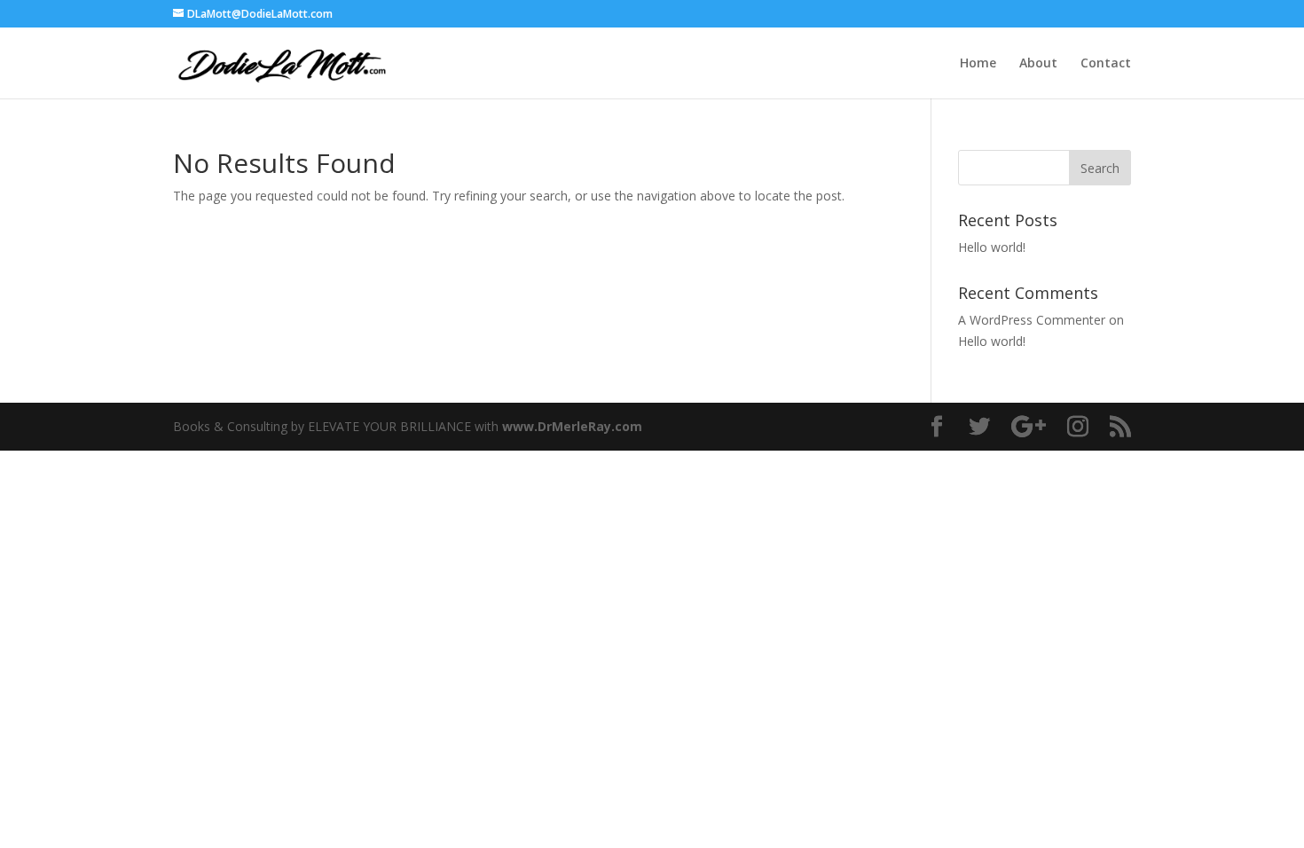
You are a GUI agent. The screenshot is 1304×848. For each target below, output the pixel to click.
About (1038, 64)
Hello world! (991, 247)
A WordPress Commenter (1031, 319)
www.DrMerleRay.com (572, 426)
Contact (1105, 64)
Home (978, 64)
